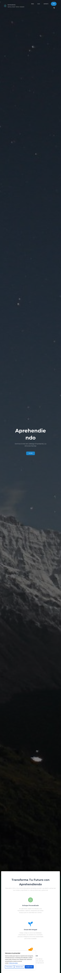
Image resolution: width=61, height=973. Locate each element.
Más (54, 3)
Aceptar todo (29, 966)
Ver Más (30, 453)
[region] (19, 960)
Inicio (32, 3)
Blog (39, 3)
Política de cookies (13, 963)
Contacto (46, 3)
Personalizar (9, 966)
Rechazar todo (19, 966)
